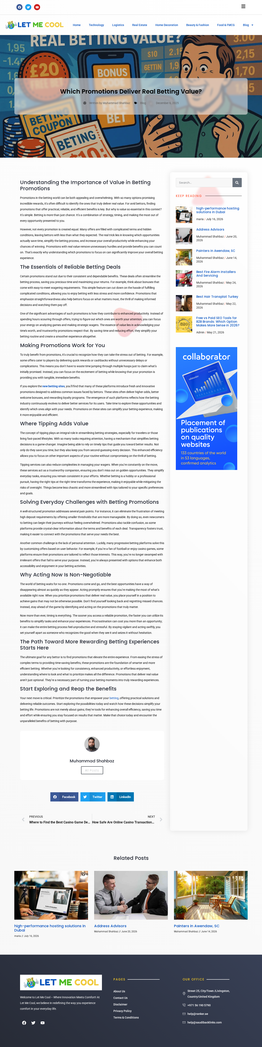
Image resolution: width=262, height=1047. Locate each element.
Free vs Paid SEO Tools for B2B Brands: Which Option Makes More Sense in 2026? (217, 321)
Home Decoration (166, 25)
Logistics (118, 25)
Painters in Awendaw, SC (215, 251)
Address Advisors (210, 229)
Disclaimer (120, 1004)
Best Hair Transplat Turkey (217, 296)
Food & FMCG (226, 25)
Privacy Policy (122, 1011)
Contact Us (120, 997)
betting (114, 698)
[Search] (237, 182)
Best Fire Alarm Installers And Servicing (216, 274)
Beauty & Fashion (197, 25)
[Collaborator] (206, 469)
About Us (119, 991)
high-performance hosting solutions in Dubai (217, 210)
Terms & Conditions (126, 1017)
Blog (246, 25)
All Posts (92, 770)
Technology (96, 25)
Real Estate (139, 25)
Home (77, 25)
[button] (64, 796)
